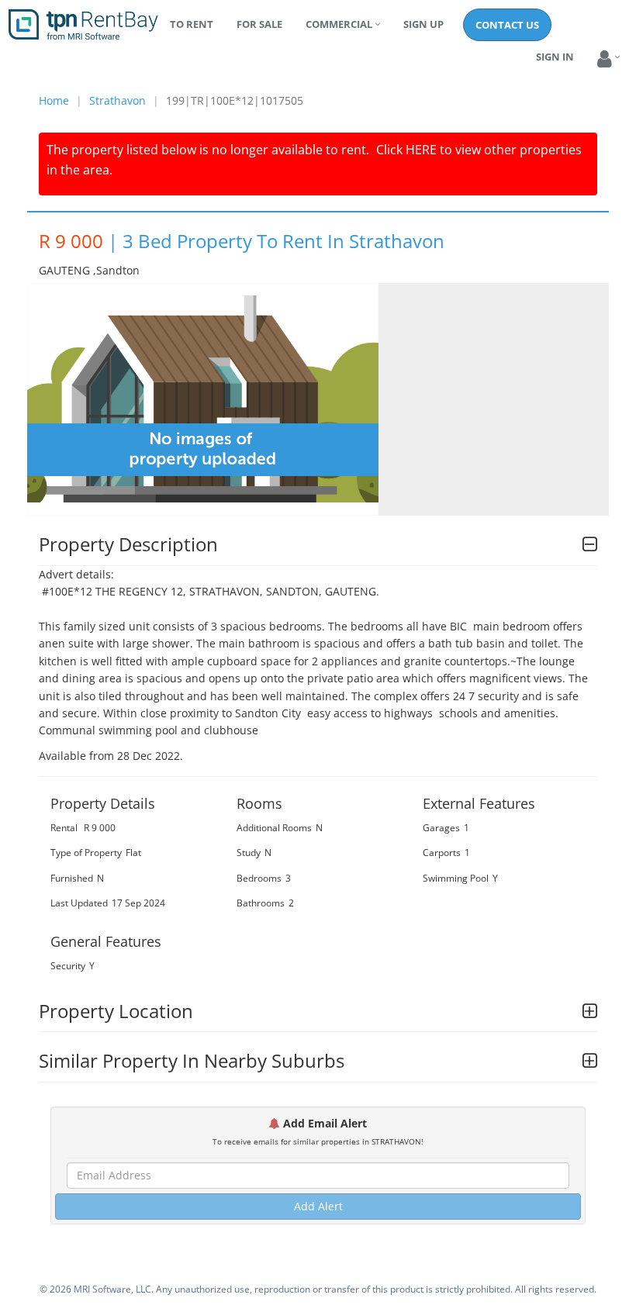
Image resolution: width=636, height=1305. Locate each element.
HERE (421, 149)
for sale (259, 24)
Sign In (555, 57)
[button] (605, 59)
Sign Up (423, 24)
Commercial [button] (339, 24)
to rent (191, 24)
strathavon (117, 100)
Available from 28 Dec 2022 (109, 755)
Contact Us (507, 25)
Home (54, 100)
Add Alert (318, 1206)
